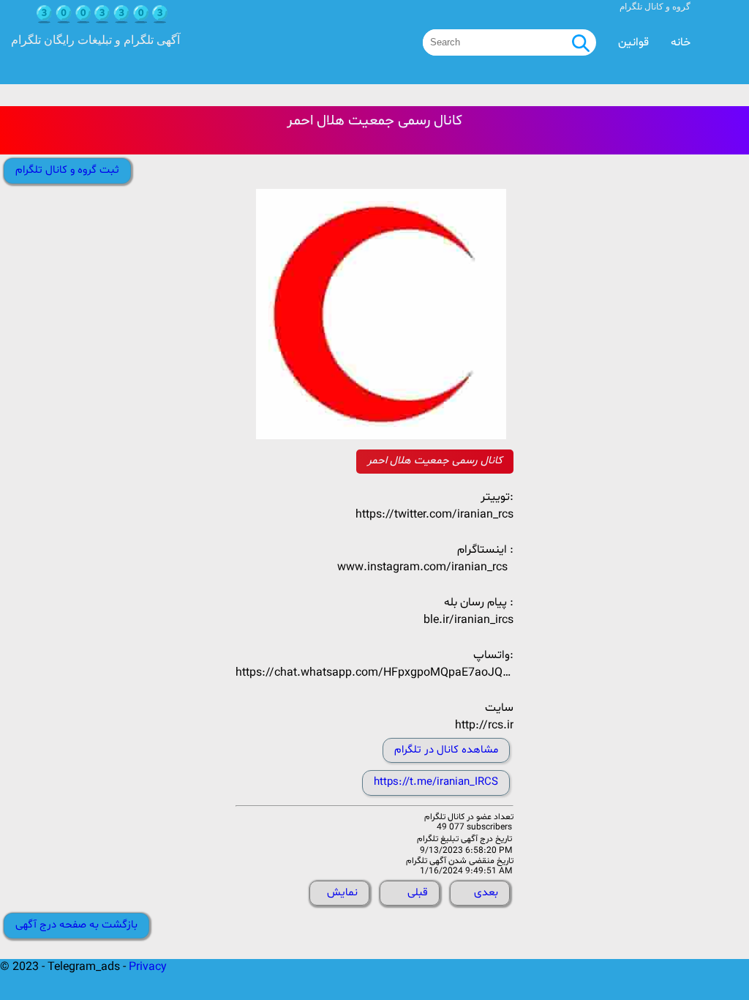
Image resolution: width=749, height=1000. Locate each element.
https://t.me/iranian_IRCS (436, 782)
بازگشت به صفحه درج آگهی (76, 925)
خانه (680, 42)
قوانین (633, 42)
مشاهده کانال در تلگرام (446, 750)
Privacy (148, 967)
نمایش (342, 892)
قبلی (417, 892)
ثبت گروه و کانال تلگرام (67, 170)
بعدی (486, 892)
